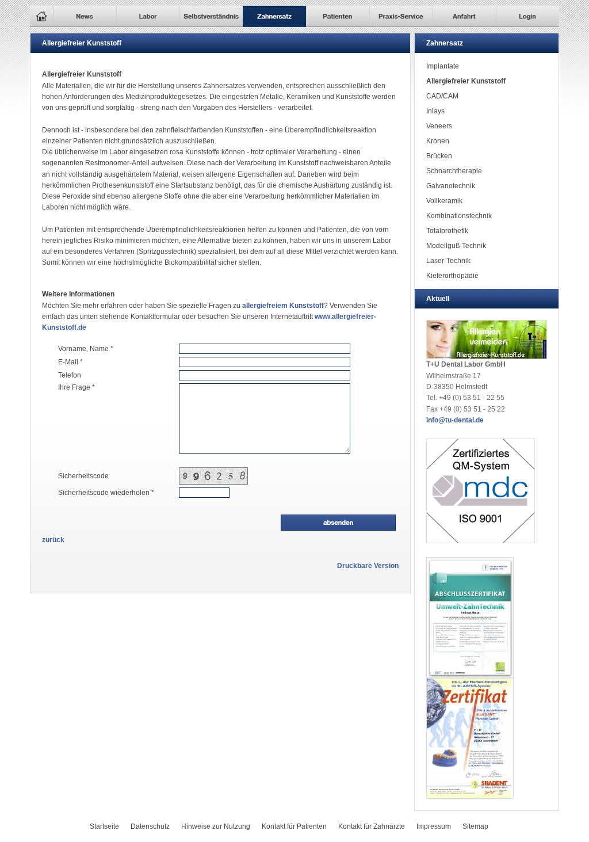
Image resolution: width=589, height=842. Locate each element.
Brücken (439, 156)
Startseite (104, 826)
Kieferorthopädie (452, 276)
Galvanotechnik (450, 186)
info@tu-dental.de (455, 420)
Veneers (439, 126)
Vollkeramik (444, 201)
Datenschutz (150, 826)
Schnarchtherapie (454, 171)
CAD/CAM (442, 96)
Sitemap (475, 826)
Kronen (437, 141)
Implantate (442, 66)
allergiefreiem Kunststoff (283, 306)
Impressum (433, 826)
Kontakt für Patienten (294, 826)
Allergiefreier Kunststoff (466, 81)
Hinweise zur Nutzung (215, 826)
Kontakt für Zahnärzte (371, 826)
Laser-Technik (448, 261)
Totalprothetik (447, 231)
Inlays (435, 111)
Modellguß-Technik (456, 246)
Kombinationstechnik (459, 216)
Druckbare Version (368, 566)
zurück (53, 540)
